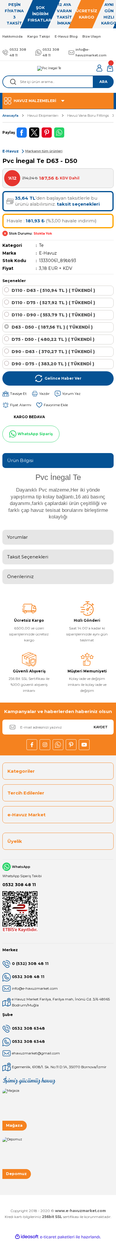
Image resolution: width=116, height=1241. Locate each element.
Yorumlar (17, 537)
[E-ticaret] (57, 1237)
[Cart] (110, 68)
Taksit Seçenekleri (27, 557)
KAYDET (101, 727)
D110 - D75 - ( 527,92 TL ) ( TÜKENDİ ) (53, 302)
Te (41, 245)
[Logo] (49, 68)
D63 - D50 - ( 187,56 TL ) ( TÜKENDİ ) (52, 327)
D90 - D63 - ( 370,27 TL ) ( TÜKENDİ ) (53, 351)
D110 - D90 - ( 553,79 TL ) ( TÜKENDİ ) (53, 315)
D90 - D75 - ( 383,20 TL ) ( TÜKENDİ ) (53, 364)
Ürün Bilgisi (20, 460)
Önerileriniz (20, 576)
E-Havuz (48, 253)
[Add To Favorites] (52, 405)
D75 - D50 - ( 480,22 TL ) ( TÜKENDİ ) (53, 339)
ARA (103, 81)
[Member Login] (99, 68)
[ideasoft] (27, 1237)
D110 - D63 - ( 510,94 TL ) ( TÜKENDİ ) (53, 290)
